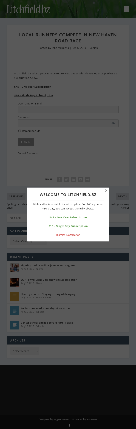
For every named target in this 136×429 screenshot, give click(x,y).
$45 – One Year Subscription (68, 217)
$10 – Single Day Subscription (68, 226)
